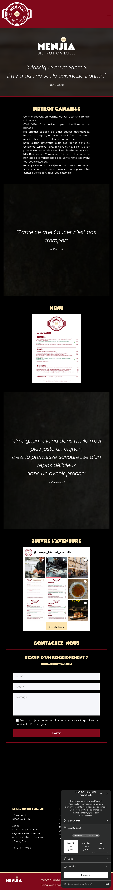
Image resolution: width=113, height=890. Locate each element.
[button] (35, 567)
